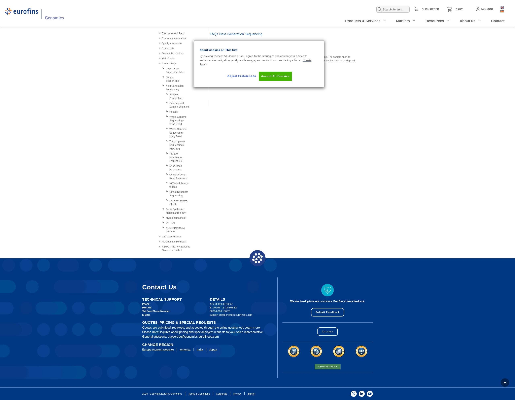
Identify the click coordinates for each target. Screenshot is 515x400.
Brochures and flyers (173, 33)
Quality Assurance (172, 43)
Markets (403, 21)
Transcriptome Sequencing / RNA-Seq (177, 145)
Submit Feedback (327, 312)
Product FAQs (169, 63)
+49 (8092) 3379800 (221, 304)
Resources (434, 21)
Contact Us (168, 48)
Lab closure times (171, 236)
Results (173, 111)
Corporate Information (174, 38)
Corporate (221, 393)
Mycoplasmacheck (176, 217)
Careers (328, 331)
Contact (498, 21)
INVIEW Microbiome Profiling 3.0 (175, 157)
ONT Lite (170, 223)
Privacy (237, 393)
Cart (459, 9)
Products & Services (362, 21)
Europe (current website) (158, 349)
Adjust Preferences (241, 75)
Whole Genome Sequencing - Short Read (177, 120)
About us (467, 21)
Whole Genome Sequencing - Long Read (177, 133)
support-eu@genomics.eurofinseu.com (231, 314)
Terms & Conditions (199, 393)
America (185, 349)
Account (487, 9)
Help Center (168, 58)
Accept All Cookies (275, 76)
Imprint (251, 393)
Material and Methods (174, 241)
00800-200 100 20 (220, 311)
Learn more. (253, 327)
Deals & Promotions (173, 53)
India (200, 349)
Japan (213, 349)
